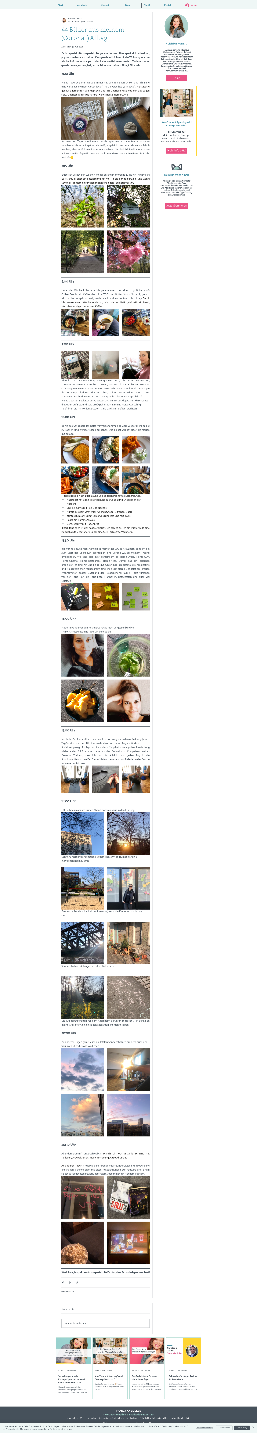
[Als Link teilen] (77, 1282)
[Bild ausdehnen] (82, 118)
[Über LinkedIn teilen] (70, 1282)
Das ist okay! (242, 1428)
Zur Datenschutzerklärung (61, 1429)
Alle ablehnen (224, 1428)
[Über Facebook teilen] (62, 1282)
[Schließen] (253, 1428)
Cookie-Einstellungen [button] (204, 1428)
